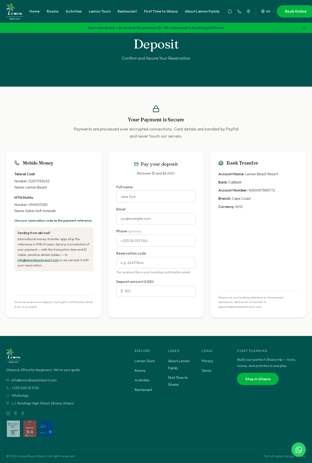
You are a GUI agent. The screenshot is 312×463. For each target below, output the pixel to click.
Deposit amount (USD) (134, 281)
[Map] (248, 11)
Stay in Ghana (257, 379)
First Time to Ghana (161, 11)
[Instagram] (8, 413)
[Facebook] (23, 413)
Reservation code (131, 253)
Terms (206, 370)
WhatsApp (20, 395)
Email (121, 209)
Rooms (52, 11)
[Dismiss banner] (304, 28)
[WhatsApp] (230, 11)
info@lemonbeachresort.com (38, 260)
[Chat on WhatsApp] (298, 449)
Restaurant (127, 11)
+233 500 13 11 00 (25, 388)
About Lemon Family (202, 11)
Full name (124, 187)
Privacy (207, 361)
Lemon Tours (100, 11)
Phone (128, 231)
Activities (74, 11)
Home (34, 11)
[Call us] (239, 11)
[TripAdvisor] (15, 413)
